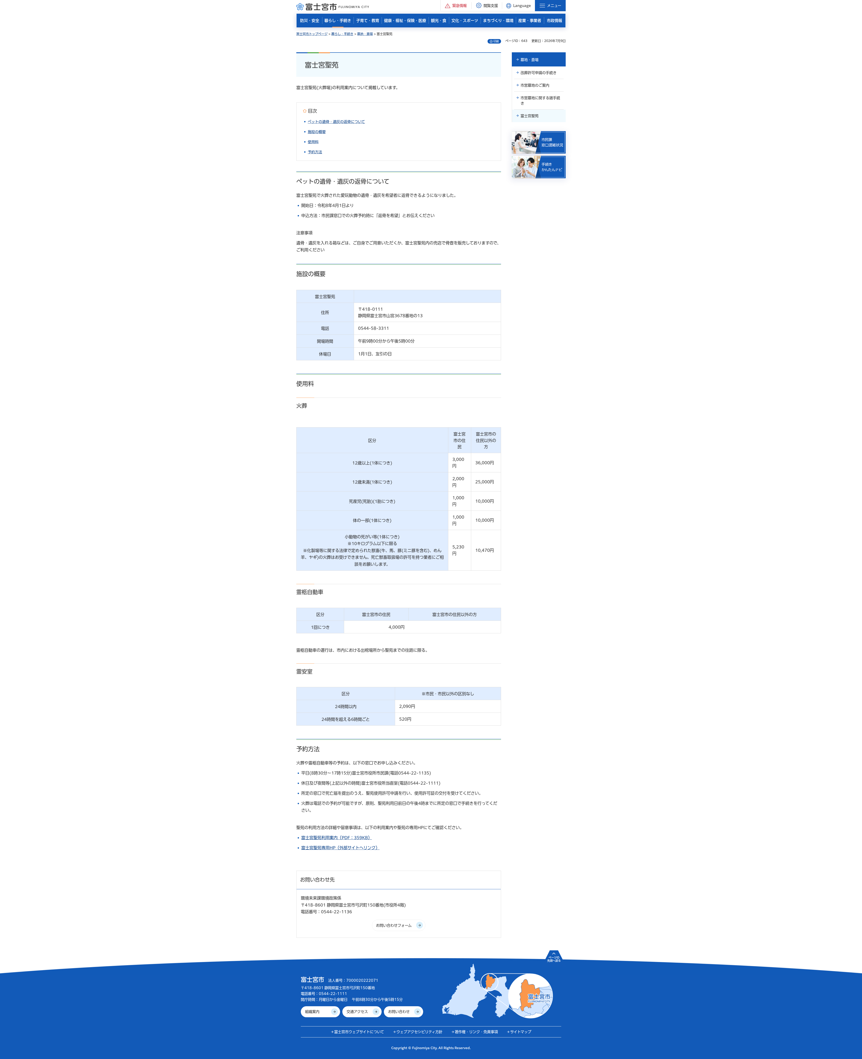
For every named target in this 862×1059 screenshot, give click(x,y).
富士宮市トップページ (312, 33)
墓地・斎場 (365, 33)
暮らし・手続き (342, 33)
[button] (456, 5)
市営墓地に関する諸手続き (540, 100)
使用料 (313, 142)
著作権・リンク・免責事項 (476, 1032)
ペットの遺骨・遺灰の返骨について (336, 121)
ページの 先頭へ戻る (554, 959)
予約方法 (315, 152)
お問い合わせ (399, 1011)
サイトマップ (520, 1032)
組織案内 (312, 1011)
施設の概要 (317, 132)
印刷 (496, 41)
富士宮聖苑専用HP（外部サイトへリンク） (340, 848)
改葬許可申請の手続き (538, 73)
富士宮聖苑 (530, 116)
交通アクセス (357, 1011)
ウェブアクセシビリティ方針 (419, 1032)
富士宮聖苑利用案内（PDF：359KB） (336, 838)
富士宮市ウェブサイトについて (359, 1032)
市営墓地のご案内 (535, 85)
